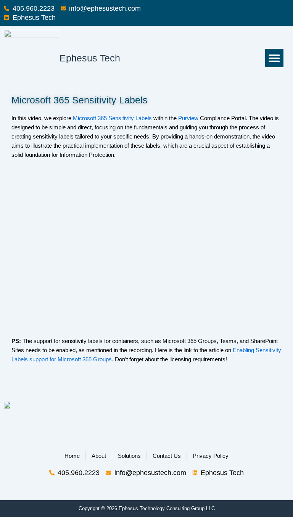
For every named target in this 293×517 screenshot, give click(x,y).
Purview (188, 118)
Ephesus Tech (90, 58)
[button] (274, 58)
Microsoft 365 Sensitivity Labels (112, 118)
